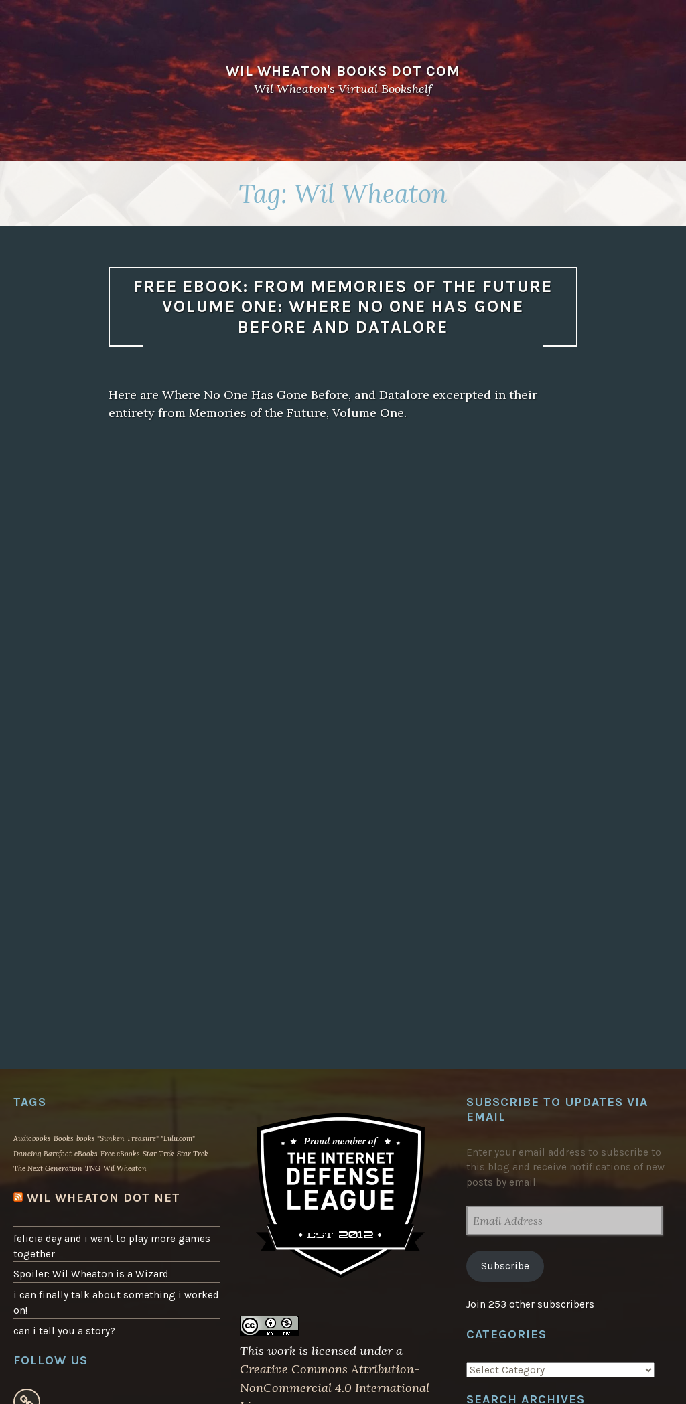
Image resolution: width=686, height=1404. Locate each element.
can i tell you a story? (64, 1331)
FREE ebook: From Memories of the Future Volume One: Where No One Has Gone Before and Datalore (343, 307)
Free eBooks (120, 1153)
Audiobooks (32, 1138)
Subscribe (505, 1266)
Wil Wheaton (125, 1168)
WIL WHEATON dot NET (103, 1197)
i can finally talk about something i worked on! (116, 1302)
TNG (92, 1168)
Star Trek (158, 1153)
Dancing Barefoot (42, 1153)
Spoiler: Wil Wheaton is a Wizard (91, 1274)
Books (64, 1138)
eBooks (86, 1153)
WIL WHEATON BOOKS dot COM (343, 70)
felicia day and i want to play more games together (111, 1246)
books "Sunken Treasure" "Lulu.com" (135, 1138)
